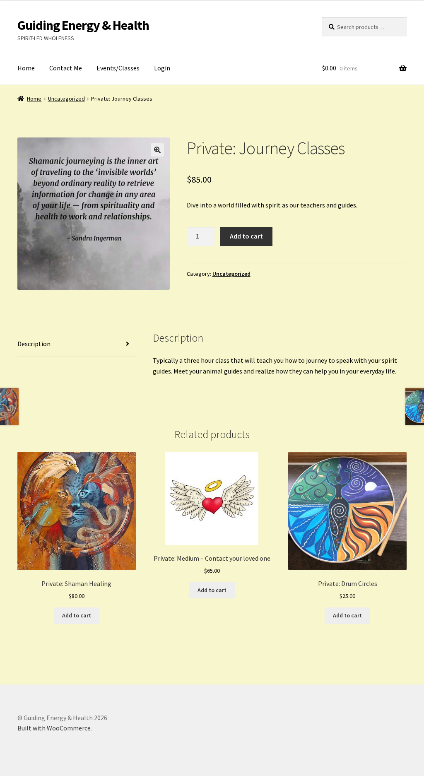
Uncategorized (66, 98)
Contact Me (65, 68)
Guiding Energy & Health (83, 25)
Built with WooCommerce (54, 728)
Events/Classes (118, 68)
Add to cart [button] (76, 615)
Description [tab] (34, 344)
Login (162, 68)
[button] (157, 150)
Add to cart (246, 236)
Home (26, 68)
